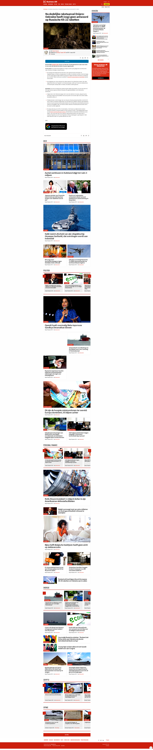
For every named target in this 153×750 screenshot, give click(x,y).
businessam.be (57, 177)
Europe (45, 564)
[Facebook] (99, 740)
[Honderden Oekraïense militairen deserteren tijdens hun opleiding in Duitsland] (94, 50)
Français (107, 740)
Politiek (55, 4)
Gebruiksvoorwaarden (75, 740)
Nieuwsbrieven (57, 740)
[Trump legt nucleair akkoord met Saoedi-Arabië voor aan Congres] (50, 644)
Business (46, 322)
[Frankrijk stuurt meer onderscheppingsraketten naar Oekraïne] (94, 41)
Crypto (74, 4)
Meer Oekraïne (103, 60)
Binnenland (86, 720)
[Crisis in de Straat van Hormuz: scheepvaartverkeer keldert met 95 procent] (54, 613)
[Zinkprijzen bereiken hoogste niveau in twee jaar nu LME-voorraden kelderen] (78, 553)
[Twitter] (101, 740)
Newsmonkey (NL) (47, 745)
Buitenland (46, 169)
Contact (107, 745)
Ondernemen (50, 4)
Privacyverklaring (84, 740)
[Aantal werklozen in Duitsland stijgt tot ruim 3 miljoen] (66, 144)
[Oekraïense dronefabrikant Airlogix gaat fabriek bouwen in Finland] (94, 54)
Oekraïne (46, 48)
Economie (45, 4)
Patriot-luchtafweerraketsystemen (58, 112)
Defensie (69, 192)
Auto (45, 430)
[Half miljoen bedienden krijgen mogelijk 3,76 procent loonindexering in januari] (78, 418)
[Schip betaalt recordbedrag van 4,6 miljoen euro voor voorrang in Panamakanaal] (78, 333)
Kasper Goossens (56, 51)
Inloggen (105, 1)
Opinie (103, 7)
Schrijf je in (100, 78)
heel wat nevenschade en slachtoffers (76, 77)
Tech (59, 4)
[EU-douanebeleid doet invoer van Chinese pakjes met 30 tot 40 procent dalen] (54, 553)
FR (109, 1)
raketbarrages (55, 64)
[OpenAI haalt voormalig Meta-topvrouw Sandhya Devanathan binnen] (66, 296)
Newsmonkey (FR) (56, 745)
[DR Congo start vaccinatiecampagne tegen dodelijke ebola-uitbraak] (54, 245)
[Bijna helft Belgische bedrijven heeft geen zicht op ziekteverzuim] (66, 516)
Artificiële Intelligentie (89, 692)
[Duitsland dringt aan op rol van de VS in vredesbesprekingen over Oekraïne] (94, 45)
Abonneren (107, 4)
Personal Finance (68, 4)
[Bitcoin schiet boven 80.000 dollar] (53, 683)
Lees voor (67, 61)
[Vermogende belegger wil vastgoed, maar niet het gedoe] (73, 711)
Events (62, 740)
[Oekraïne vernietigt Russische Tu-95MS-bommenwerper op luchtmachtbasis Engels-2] (78, 245)
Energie (62, 4)
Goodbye (63, 745)
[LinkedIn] (103, 740)
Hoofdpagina (45, 9)
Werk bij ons (66, 740)
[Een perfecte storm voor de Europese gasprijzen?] (53, 711)
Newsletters (107, 7)
